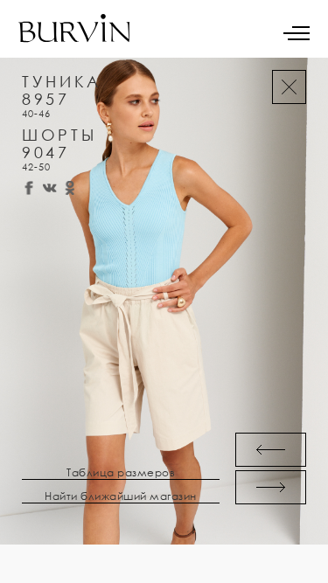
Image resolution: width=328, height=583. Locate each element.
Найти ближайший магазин (121, 496)
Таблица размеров (120, 473)
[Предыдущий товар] (270, 450)
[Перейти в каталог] (289, 87)
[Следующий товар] (270, 487)
